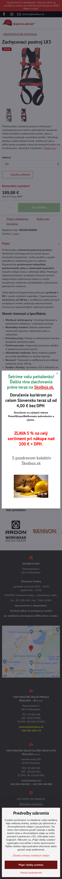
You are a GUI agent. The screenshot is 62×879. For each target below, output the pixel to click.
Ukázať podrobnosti (31, 872)
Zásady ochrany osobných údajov (31, 855)
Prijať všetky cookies (31, 864)
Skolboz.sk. (44, 387)
